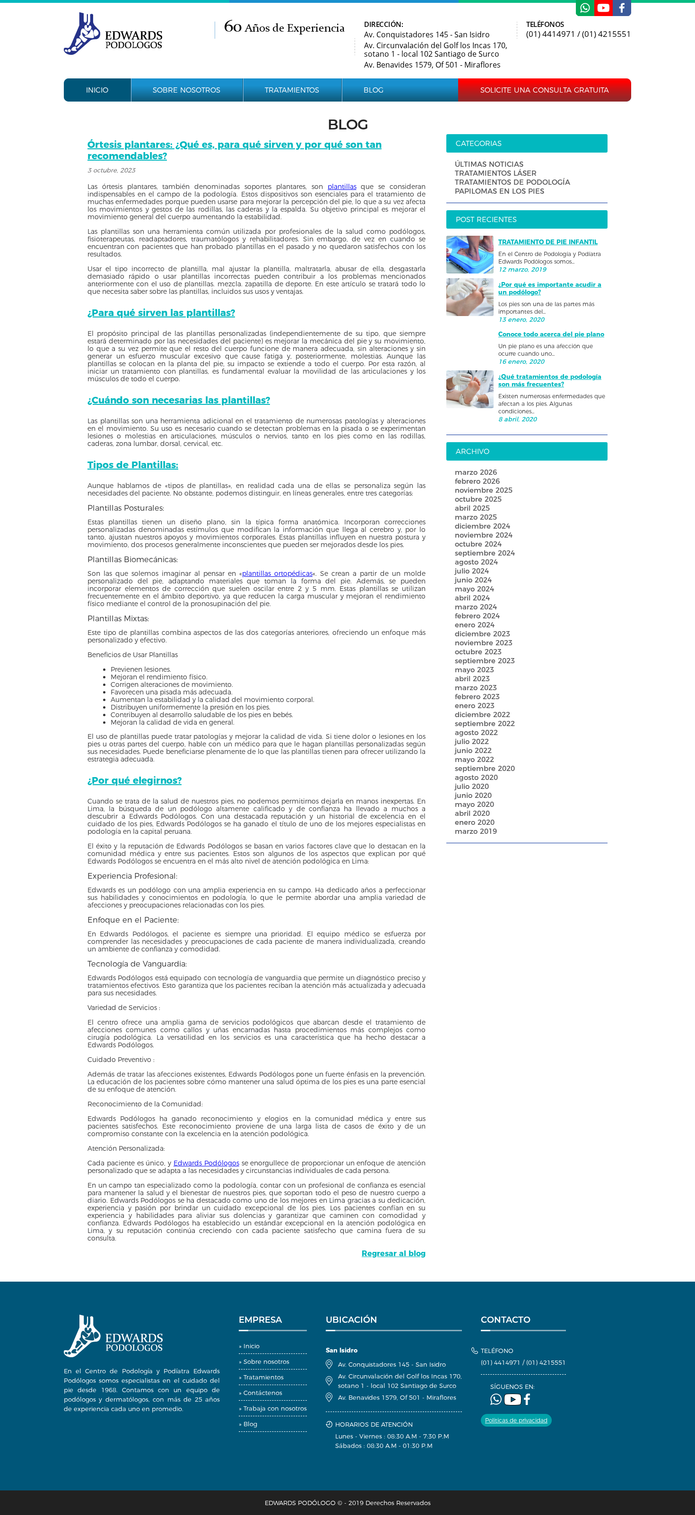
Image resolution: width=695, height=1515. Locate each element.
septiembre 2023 (485, 660)
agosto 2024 (476, 561)
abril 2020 (472, 813)
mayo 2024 (474, 588)
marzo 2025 (476, 517)
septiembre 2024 (485, 552)
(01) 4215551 (606, 33)
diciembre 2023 (482, 633)
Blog (373, 90)
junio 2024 (473, 579)
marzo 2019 (476, 831)
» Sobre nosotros (264, 1361)
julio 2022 (472, 741)
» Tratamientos (261, 1377)
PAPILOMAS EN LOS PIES (499, 191)
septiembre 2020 (485, 768)
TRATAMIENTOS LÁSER (496, 173)
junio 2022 (473, 750)
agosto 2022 (476, 732)
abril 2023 (472, 678)
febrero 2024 (477, 615)
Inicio (97, 90)
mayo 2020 (474, 804)
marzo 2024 (476, 606)
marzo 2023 (476, 687)
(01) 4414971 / (554, 33)
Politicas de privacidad (516, 1420)
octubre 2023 (478, 651)
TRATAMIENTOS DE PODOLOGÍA (512, 182)
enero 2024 (475, 624)
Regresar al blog (394, 1253)
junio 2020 (473, 795)
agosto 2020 (476, 777)
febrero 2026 (477, 481)
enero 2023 (475, 705)
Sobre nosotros (186, 90)
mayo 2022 (474, 759)
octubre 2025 (478, 499)
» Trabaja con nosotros (273, 1408)
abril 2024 (472, 597)
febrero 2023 (477, 696)
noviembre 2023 (484, 642)
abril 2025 (472, 508)
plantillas (342, 186)
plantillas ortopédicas (277, 573)
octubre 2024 (478, 543)
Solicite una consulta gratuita (544, 90)
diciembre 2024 (482, 526)
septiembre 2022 (485, 723)
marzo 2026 (476, 472)
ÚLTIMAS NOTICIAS (489, 164)
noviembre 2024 (484, 535)
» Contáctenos (260, 1392)
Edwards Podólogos (206, 1163)
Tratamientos (292, 90)
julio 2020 (472, 786)
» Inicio (249, 1346)
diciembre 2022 (482, 714)
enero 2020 (475, 822)
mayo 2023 (474, 669)
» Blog (248, 1424)
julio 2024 (472, 570)
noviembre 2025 (484, 490)
